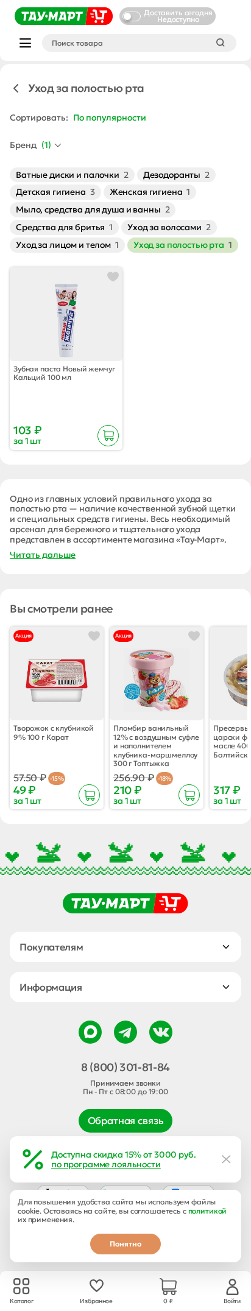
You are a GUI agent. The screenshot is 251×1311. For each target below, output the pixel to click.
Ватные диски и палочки (72, 174)
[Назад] (16, 88)
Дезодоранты (176, 174)
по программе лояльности (106, 1164)
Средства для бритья (64, 227)
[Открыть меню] (25, 43)
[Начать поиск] (221, 43)
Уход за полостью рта (182, 244)
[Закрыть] (227, 1159)
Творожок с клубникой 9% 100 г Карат (53, 732)
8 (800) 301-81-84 (125, 1067)
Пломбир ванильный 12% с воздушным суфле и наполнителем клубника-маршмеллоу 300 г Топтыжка (156, 746)
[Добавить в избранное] (113, 277)
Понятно (125, 1243)
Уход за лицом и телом (67, 244)
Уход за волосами (169, 227)
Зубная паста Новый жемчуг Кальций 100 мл (64, 373)
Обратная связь (126, 1120)
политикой (207, 1210)
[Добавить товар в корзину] (108, 435)
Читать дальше (43, 555)
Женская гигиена (150, 191)
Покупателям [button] (51, 947)
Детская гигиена (55, 191)
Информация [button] (50, 987)
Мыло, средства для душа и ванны (92, 209)
